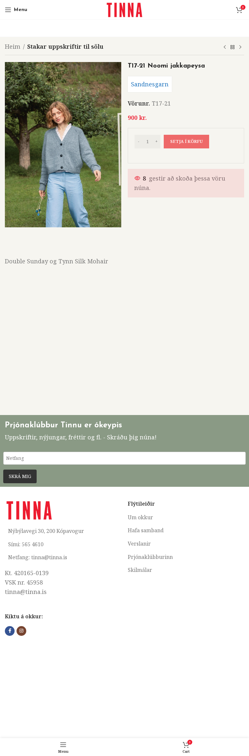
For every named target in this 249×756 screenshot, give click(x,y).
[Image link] (29, 509)
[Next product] (240, 47)
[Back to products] (232, 47)
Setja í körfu (186, 141)
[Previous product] (225, 47)
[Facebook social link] (10, 631)
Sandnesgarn (150, 84)
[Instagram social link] (21, 631)
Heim (12, 46)
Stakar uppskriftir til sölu (65, 46)
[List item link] (186, 517)
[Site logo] (124, 9)
